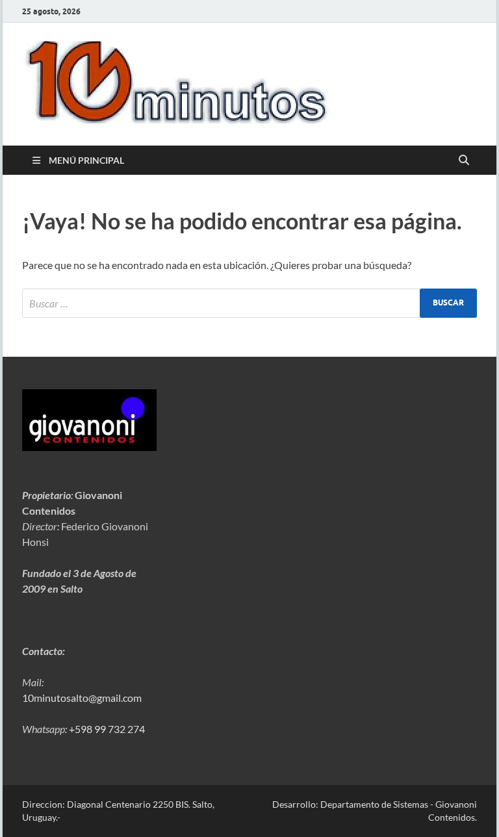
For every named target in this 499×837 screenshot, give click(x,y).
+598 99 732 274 (107, 729)
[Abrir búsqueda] (464, 160)
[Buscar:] (249, 303)
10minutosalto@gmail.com (82, 697)
